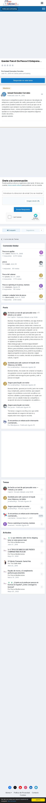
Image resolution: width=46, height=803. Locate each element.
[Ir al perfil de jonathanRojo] (5, 364)
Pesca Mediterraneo (18, 542)
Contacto (35, 793)
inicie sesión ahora (14, 185)
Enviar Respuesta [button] (23, 209)
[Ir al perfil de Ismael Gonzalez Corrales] (4, 94)
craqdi (7, 264)
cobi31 (7, 253)
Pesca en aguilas (8, 251)
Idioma (8, 793)
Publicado (16, 95)
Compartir (12, 230)
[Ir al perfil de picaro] (41, 263)
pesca (4, 262)
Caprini (13, 317)
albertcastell (9, 297)
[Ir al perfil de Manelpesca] (5, 422)
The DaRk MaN (16, 563)
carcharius (11, 518)
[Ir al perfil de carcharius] (5, 515)
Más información (12, 801)
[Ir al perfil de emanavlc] (41, 286)
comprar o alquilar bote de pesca (14, 295)
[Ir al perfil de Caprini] (5, 314)
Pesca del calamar (9, 274)
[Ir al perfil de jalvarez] (41, 275)
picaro (7, 276)
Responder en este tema (23, 80)
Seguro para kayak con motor (18, 383)
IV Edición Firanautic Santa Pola (19, 561)
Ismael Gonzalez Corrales (13, 71)
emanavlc (8, 287)
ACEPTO (38, 800)
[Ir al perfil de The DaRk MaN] (5, 562)
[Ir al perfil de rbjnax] (41, 252)
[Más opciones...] (42, 94)
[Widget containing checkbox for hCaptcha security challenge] (23, 217)
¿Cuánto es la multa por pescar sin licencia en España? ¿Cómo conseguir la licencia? (23, 585)
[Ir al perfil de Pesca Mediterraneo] (5, 539)
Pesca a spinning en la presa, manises (16, 285)
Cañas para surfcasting (22, 73)
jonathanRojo (15, 367)
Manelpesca (15, 425)
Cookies (23, 795)
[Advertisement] (23, 35)
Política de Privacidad (22, 793)
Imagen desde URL (33, 201)
